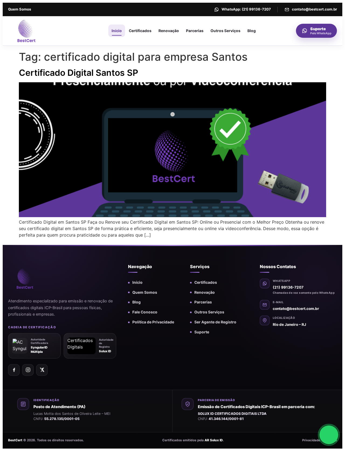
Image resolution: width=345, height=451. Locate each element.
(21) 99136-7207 (288, 287)
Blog (251, 31)
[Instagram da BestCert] (28, 370)
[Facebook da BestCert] (14, 370)
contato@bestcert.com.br (296, 308)
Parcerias (194, 31)
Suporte (201, 332)
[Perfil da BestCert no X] (42, 370)
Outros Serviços (225, 31)
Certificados (140, 31)
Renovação (168, 31)
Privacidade (311, 440)
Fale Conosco (144, 312)
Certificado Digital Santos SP (78, 72)
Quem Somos (19, 9)
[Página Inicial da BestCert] (38, 31)
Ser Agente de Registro (215, 322)
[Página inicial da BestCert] (33, 278)
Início (117, 31)
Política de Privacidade (153, 322)
